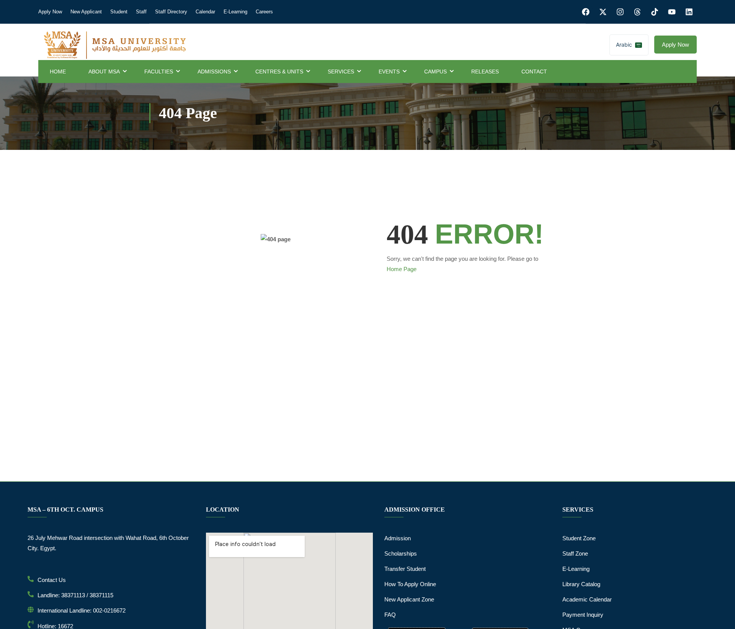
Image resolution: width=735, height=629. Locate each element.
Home (58, 71)
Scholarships (400, 553)
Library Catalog (581, 584)
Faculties (158, 71)
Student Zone (579, 538)
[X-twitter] (603, 12)
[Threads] (637, 12)
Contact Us (52, 580)
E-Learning (235, 12)
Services (341, 71)
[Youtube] (671, 12)
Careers (264, 12)
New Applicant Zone (409, 599)
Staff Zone (575, 553)
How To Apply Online (410, 584)
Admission (397, 538)
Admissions (214, 71)
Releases (485, 71)
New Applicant (86, 12)
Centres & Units (279, 71)
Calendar (205, 12)
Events (389, 71)
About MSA (104, 71)
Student (118, 12)
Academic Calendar (587, 599)
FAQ (390, 614)
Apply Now (50, 12)
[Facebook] (585, 12)
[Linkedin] (689, 12)
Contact (534, 71)
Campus (435, 71)
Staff (141, 12)
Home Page (401, 269)
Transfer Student (405, 569)
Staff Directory (171, 12)
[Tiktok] (654, 12)
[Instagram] (620, 12)
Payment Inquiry (582, 614)
